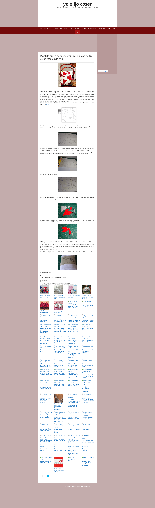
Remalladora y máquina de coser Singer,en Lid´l (45, 429)
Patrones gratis (47, 28)
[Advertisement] (77, 16)
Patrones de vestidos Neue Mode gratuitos (74, 440)
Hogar (77, 32)
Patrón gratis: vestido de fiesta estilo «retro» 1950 (73, 330)
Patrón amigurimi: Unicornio (87, 305)
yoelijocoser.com (71, 486)
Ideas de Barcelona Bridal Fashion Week (74, 428)
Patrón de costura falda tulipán (87, 341)
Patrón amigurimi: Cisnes (87, 329)
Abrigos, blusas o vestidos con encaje (46, 373)
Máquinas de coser (92, 28)
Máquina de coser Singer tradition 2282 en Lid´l (59, 351)
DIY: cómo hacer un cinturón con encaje (88, 441)
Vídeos (71, 28)
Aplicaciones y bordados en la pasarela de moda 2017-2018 (73, 418)
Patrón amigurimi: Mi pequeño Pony (59, 385)
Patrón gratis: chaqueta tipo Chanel (58, 365)
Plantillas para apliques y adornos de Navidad (46, 342)
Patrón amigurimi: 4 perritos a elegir (46, 416)
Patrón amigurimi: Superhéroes (45, 296)
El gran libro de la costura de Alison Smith (59, 470)
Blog (43, 280)
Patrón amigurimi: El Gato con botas (59, 373)
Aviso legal (78, 486)
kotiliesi (48, 104)
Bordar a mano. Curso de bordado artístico (87, 297)
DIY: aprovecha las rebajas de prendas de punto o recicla (88, 320)
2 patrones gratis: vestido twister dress (45, 462)
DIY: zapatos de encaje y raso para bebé (59, 297)
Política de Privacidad (85, 486)
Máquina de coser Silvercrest (73, 460)
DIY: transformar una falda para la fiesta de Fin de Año (60, 330)
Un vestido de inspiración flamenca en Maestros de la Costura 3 (58, 406)
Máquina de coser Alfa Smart (87, 449)
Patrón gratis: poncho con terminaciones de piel (73, 452)
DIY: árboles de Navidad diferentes (60, 449)
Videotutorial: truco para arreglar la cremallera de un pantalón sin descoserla (46, 331)
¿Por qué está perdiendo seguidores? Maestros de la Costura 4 (86, 388)
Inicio (41, 28)
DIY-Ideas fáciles (58, 28)
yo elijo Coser (77, 4)
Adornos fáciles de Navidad (45, 449)
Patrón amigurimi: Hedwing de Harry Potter (87, 376)
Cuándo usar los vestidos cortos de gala (87, 365)
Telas (114, 28)
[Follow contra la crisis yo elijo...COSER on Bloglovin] (103, 71)
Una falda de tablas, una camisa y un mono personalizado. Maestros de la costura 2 (74, 405)
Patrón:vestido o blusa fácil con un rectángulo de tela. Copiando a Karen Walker (59, 284)
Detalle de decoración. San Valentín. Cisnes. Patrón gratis (73, 305)
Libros (109, 28)
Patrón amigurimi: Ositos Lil (59, 311)
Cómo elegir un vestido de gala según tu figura (72, 365)
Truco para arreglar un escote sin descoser (88, 351)
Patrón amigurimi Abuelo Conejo (73, 385)
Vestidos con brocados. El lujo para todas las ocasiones (87, 463)
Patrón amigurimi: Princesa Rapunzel (59, 439)
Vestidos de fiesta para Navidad (87, 418)
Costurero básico (101, 28)
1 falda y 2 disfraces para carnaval (46, 311)
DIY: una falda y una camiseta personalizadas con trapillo (74, 355)
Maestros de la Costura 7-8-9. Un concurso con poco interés (73, 375)
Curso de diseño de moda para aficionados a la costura (45, 400)
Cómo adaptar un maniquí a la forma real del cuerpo (60, 320)
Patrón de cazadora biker (46, 350)
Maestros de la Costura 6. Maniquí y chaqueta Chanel (46, 387)
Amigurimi (83, 28)
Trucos (65, 28)
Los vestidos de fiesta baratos (86, 428)
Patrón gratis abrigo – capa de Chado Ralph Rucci (74, 342)
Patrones (44, 281)
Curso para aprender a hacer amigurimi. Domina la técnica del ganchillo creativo (60, 418)
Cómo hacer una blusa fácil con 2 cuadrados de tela (45, 365)
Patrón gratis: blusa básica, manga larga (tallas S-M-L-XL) (74, 320)
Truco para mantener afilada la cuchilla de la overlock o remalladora (56, 283)
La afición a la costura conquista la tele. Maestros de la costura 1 (88, 400)
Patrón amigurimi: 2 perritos (74, 296)
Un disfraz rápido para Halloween (59, 341)
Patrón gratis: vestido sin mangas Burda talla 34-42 (46, 440)
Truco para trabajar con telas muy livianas (46, 320)
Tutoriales (77, 28)
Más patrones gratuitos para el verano (59, 431)
